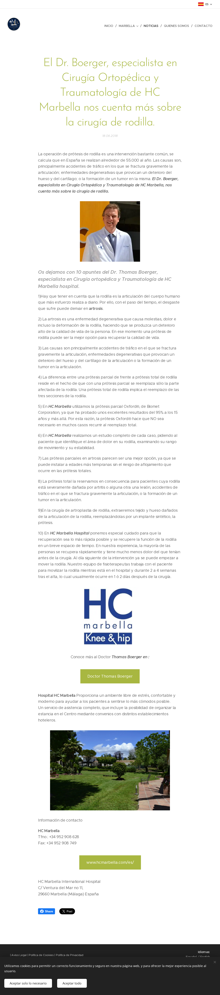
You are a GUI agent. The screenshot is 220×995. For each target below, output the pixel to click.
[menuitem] (110, 25)
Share (49, 911)
